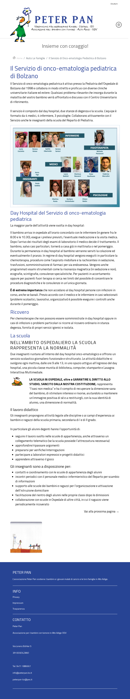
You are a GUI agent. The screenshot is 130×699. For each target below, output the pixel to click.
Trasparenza (19, 608)
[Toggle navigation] (118, 24)
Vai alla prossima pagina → (101, 511)
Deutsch (114, 3)
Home (19, 58)
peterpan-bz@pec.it (22, 679)
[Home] (53, 25)
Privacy (16, 597)
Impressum (18, 602)
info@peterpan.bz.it (22, 672)
